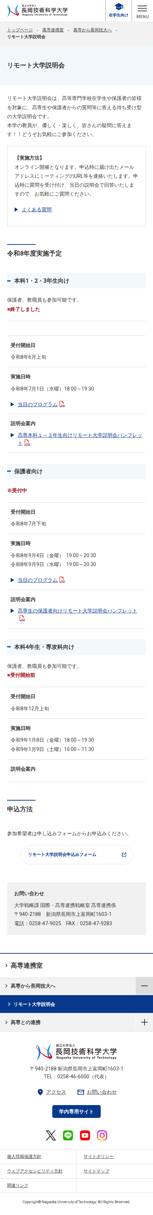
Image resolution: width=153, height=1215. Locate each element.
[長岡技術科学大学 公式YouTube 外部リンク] (85, 1135)
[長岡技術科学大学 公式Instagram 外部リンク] (102, 1135)
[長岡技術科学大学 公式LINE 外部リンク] (68, 1135)
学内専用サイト (76, 1111)
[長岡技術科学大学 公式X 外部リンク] (51, 1135)
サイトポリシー (99, 1156)
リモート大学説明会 (30, 1004)
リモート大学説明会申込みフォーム (77, 854)
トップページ (20, 29)
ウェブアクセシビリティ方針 (35, 1171)
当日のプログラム (38, 404)
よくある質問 (37, 209)
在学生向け (118, 10)
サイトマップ (96, 1171)
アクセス (51, 1092)
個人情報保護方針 (24, 1156)
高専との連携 (22, 1022)
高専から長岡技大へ (92, 29)
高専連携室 (53, 29)
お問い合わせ (97, 1092)
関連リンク (17, 1185)
